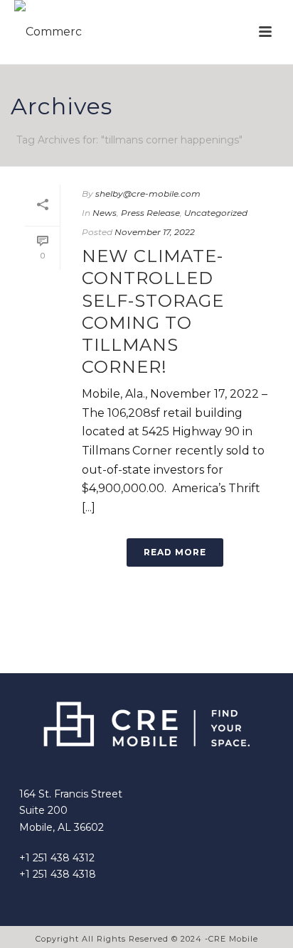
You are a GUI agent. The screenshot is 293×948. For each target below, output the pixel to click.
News (104, 212)
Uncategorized (215, 212)
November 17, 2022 (154, 232)
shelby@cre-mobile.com (148, 193)
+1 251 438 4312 (57, 857)
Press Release (150, 212)
